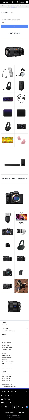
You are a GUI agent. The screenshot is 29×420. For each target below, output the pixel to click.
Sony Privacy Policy (6, 349)
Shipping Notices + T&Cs (12, 7)
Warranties (4, 359)
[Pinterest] (10, 407)
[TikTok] (23, 407)
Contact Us (4, 324)
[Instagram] (6, 407)
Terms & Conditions (10, 412)
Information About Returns (8, 363)
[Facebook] (2, 407)
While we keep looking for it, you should (10, 19)
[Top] (26, 385)
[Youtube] (14, 407)
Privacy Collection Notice (7, 347)
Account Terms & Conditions (8, 331)
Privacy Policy (20, 412)
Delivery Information (6, 355)
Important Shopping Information (9, 361)
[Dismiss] (27, 6)
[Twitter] (19, 407)
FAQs (3, 337)
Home (1, 10)
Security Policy (5, 345)
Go (14, 26)
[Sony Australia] (27, 407)
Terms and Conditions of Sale (9, 386)
